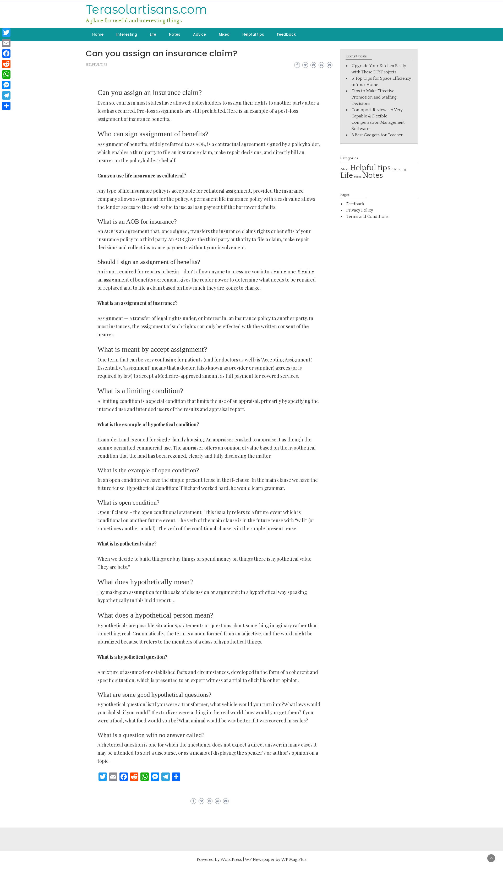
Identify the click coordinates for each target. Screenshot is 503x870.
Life (153, 34)
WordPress (231, 859)
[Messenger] (6, 85)
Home (97, 34)
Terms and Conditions (367, 216)
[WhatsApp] (6, 74)
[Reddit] (6, 64)
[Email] (6, 43)
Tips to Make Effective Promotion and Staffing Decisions (374, 97)
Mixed (224, 34)
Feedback (286, 34)
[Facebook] (6, 53)
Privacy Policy (359, 210)
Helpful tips (253, 34)
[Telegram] (6, 95)
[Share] (6, 106)
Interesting (126, 34)
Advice (199, 34)
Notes (174, 34)
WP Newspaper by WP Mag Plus (276, 859)
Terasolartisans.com (146, 9)
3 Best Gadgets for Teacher (377, 135)
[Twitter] (6, 32)
